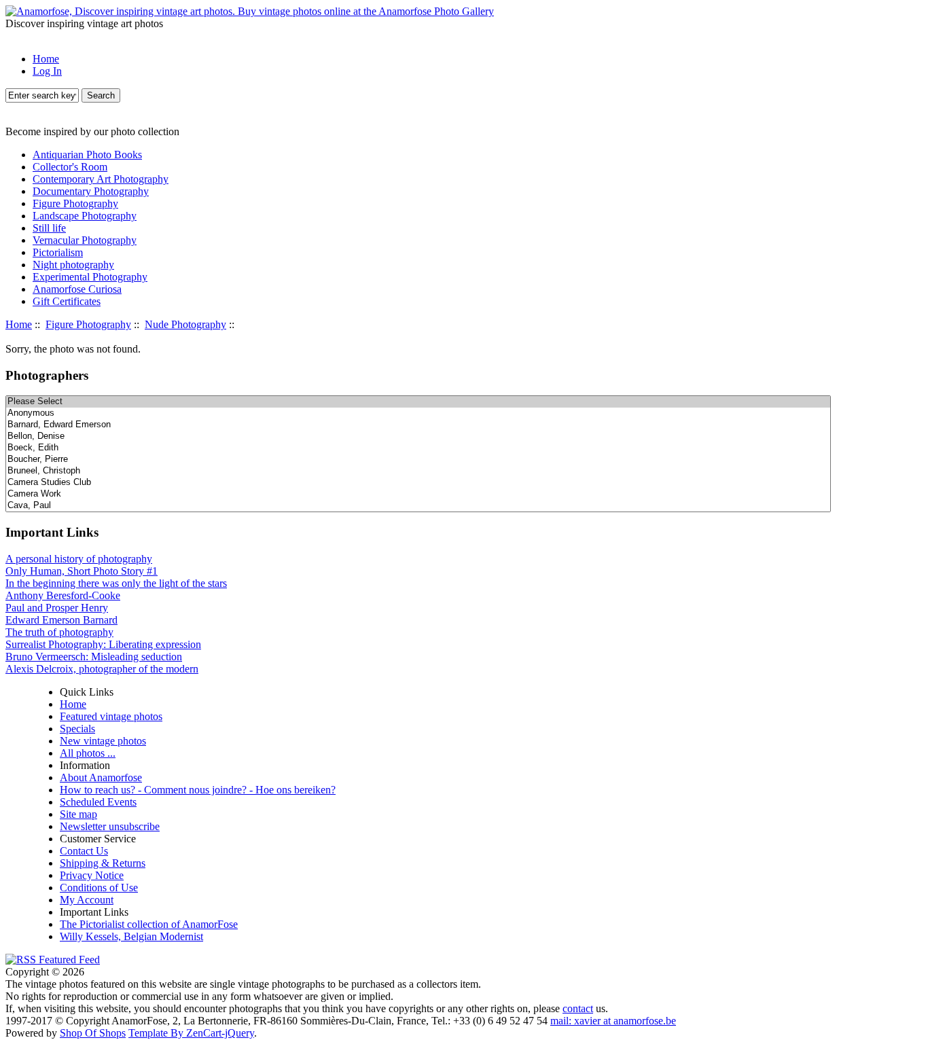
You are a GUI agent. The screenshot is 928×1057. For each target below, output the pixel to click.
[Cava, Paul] (418, 506)
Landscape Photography (85, 215)
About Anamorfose (101, 777)
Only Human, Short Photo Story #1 (81, 571)
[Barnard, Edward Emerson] (418, 425)
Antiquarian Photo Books (87, 154)
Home (46, 59)
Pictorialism (58, 252)
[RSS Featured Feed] (52, 959)
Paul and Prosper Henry (56, 607)
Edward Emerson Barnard (61, 620)
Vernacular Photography (85, 240)
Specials (77, 728)
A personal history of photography (78, 559)
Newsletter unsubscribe (110, 826)
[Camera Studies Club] (418, 482)
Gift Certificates (67, 301)
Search (101, 95)
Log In (47, 71)
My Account (86, 900)
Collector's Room (70, 167)
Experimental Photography (90, 277)
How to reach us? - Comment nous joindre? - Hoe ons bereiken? (198, 789)
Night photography (73, 264)
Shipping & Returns (102, 863)
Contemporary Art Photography (100, 179)
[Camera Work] (418, 494)
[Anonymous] (418, 413)
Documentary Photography (91, 191)
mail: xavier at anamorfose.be (613, 1020)
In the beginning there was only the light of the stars (116, 583)
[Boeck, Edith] (418, 448)
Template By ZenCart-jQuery (191, 1033)
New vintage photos (103, 741)
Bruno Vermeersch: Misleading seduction (93, 656)
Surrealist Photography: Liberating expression (103, 644)
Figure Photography (88, 324)
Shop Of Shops (93, 1033)
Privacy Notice (92, 875)
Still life (49, 228)
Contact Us (84, 851)
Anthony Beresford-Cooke (62, 595)
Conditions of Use (99, 887)
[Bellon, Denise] (418, 436)
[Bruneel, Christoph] (418, 471)
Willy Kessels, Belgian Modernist (131, 936)
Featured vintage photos (111, 716)
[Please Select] (418, 402)
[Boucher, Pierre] (418, 459)
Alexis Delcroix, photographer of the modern (101, 669)
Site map (78, 814)
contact (578, 1008)
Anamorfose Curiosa (77, 289)
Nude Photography (185, 324)
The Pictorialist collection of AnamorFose (149, 924)
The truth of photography (59, 632)
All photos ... (87, 753)
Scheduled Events (98, 802)
